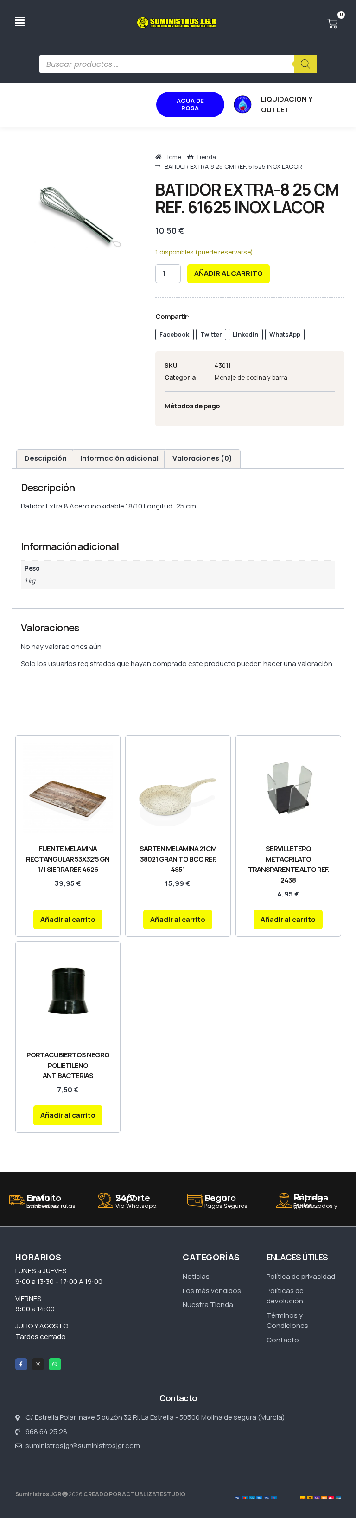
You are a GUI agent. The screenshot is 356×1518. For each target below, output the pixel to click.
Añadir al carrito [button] (67, 919)
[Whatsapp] (55, 1364)
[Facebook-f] (21, 1364)
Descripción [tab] (46, 458)
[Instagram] (38, 1364)
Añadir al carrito (228, 273)
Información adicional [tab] (119, 458)
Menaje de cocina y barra (251, 377)
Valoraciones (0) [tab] (202, 458)
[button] (174, 334)
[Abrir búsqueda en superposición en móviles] (178, 64)
